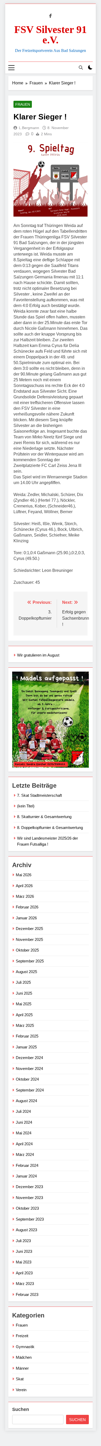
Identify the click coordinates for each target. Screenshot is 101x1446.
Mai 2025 (23, 1004)
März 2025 (25, 1025)
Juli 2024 (23, 1111)
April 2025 (24, 1015)
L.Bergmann (29, 128)
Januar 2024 (26, 1176)
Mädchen (24, 1357)
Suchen (20, 1409)
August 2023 (26, 1230)
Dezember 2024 (29, 1057)
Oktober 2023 (27, 1208)
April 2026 (24, 885)
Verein (21, 1390)
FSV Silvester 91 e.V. (50, 35)
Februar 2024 (27, 1165)
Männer (22, 1368)
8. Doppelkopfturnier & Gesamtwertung (50, 827)
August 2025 (26, 971)
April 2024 (24, 1144)
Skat (20, 1379)
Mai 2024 (23, 1133)
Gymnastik (25, 1346)
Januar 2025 (26, 1047)
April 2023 (24, 1273)
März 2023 (25, 1283)
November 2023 (29, 1197)
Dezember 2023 (29, 1186)
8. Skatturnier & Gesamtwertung (44, 816)
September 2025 (30, 961)
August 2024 (26, 1101)
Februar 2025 (27, 1036)
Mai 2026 (23, 875)
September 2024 (30, 1090)
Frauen (22, 104)
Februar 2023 (27, 1294)
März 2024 (25, 1154)
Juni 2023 (24, 1251)
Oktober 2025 (27, 950)
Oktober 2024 (27, 1079)
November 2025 (29, 939)
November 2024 (29, 1068)
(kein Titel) (25, 806)
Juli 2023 (23, 1241)
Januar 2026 (26, 918)
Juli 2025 (23, 982)
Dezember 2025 (29, 928)
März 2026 (25, 896)
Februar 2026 (27, 907)
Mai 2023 (23, 1262)
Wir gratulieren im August (38, 655)
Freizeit (22, 1336)
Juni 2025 (24, 993)
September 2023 (30, 1219)
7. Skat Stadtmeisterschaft (39, 795)
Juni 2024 (24, 1122)
